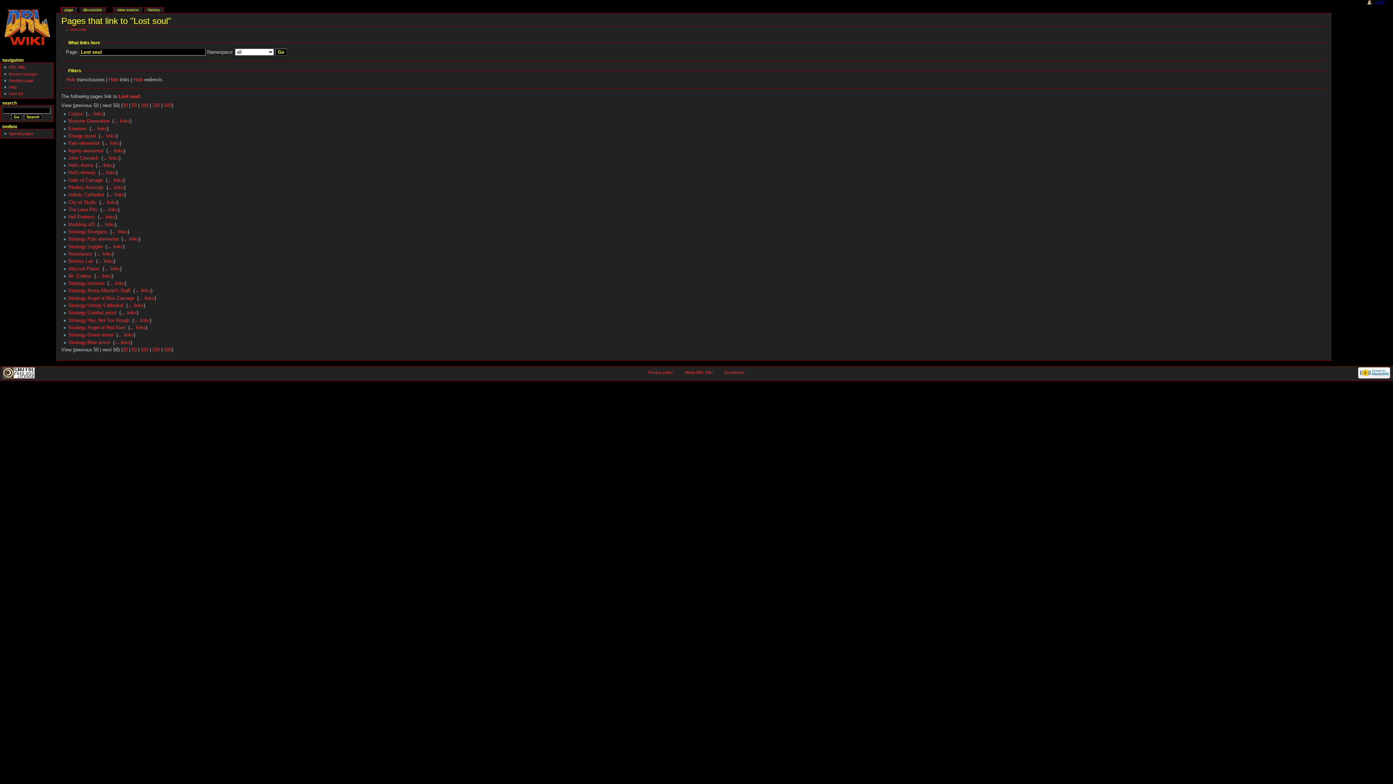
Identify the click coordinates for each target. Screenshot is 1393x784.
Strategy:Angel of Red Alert (97, 327)
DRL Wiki (17, 67)
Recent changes (23, 74)
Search (9, 103)
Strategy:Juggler (85, 246)
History (154, 10)
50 (134, 105)
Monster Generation (89, 121)
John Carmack (83, 158)
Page (69, 10)
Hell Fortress (81, 217)
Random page (21, 80)
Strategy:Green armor (91, 335)
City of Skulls (82, 202)
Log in (1379, 2)
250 (156, 105)
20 (125, 105)
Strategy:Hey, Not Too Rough (99, 320)
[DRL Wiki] (28, 28)
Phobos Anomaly (86, 187)
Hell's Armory (82, 172)
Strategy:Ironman (86, 283)
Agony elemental (85, 151)
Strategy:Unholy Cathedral (95, 305)
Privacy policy (660, 372)
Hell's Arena (80, 165)
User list (16, 93)
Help (13, 87)
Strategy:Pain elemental (93, 239)
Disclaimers (734, 372)
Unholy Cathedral (86, 194)
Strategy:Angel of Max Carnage (101, 298)
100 (144, 105)
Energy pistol (82, 136)
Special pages (21, 133)
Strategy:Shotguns (87, 231)
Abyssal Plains (84, 268)
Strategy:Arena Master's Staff (99, 290)
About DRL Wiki (698, 372)
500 (168, 105)
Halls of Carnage (85, 180)
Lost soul (78, 29)
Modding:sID (81, 224)
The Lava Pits (83, 209)
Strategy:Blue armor (89, 342)
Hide (70, 79)
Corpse (75, 114)
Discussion (92, 10)
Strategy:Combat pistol (92, 312)
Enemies (77, 128)
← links (95, 114)
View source (128, 10)
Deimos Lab (80, 261)
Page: (72, 52)
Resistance (80, 254)
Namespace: (220, 52)
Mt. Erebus (79, 276)
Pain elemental (83, 143)
